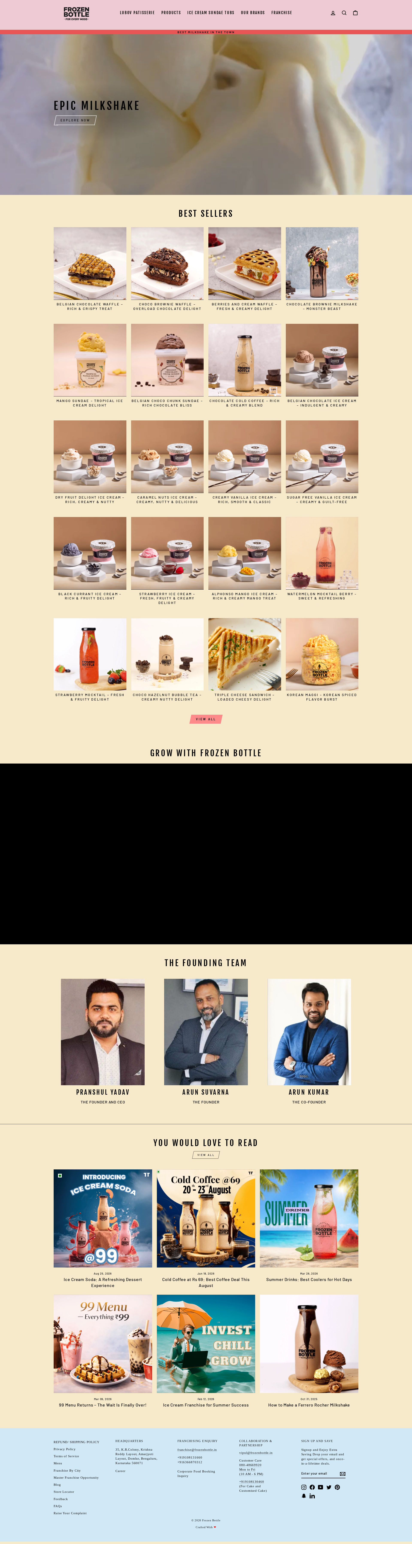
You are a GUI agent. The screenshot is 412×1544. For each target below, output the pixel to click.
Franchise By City (67, 1470)
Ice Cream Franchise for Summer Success (206, 1404)
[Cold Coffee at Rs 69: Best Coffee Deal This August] (206, 1218)
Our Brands (253, 12)
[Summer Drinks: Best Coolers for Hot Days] (309, 1218)
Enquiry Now (75, 927)
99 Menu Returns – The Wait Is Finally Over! (103, 1404)
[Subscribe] (342, 1473)
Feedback (61, 1499)
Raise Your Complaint (70, 1513)
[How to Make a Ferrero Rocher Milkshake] (309, 1344)
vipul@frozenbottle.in (256, 1452)
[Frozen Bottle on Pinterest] (337, 1487)
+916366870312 (189, 1462)
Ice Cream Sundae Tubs (211, 12)
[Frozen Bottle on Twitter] (329, 1487)
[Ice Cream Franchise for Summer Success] (206, 1344)
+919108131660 (189, 1457)
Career (120, 1471)
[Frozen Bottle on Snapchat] (303, 1495)
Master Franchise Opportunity (76, 1477)
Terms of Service (66, 1456)
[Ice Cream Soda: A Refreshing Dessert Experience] (103, 1218)
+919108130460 (251, 1481)
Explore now (75, 120)
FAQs (58, 1506)
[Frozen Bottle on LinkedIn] (312, 1495)
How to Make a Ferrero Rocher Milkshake (309, 1404)
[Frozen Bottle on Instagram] (303, 1487)
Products (171, 12)
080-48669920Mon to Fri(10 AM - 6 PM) (251, 1469)
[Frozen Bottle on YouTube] (320, 1487)
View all (206, 719)
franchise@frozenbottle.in (197, 1449)
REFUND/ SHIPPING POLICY (77, 1442)
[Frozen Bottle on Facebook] (312, 1487)
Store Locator (64, 1491)
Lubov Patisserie (137, 12)
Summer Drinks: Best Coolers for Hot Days (309, 1279)
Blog (57, 1484)
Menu (58, 1463)
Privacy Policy (65, 1449)
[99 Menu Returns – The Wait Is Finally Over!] (103, 1344)
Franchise (281, 12)
